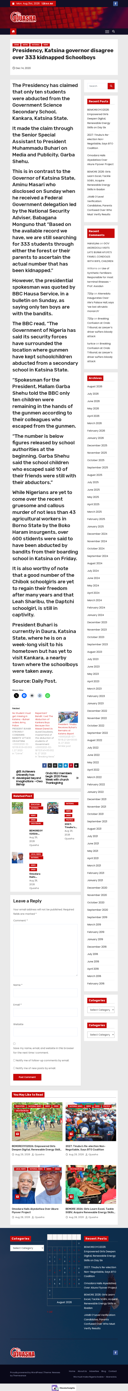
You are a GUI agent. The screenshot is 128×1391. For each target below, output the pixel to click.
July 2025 (93, 482)
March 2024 (94, 600)
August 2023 (94, 652)
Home (72, 1371)
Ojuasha (39, 1154)
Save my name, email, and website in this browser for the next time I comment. (43, 1050)
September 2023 (97, 644)
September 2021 (97, 821)
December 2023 (97, 622)
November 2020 (97, 895)
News (46, 45)
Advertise (94, 1371)
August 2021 (94, 829)
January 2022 (95, 792)
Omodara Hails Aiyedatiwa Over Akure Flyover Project (100, 160)
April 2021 (93, 858)
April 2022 (93, 770)
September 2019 (97, 917)
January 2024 (95, 615)
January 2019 (95, 939)
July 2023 (92, 659)
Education (35, 804)
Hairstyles (93, 243)
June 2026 (93, 401)
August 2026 (94, 386)
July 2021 (92, 836)
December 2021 (96, 799)
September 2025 (97, 467)
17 (50, 1270)
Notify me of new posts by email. (36, 1068)
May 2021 (92, 851)
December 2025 (97, 445)
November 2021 (96, 806)
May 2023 (93, 674)
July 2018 (92, 954)
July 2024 (93, 571)
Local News (36, 854)
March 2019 (94, 924)
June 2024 (93, 578)
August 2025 (94, 475)
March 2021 (94, 865)
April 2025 (93, 504)
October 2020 (95, 902)
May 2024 (93, 585)
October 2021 (95, 814)
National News (35, 808)
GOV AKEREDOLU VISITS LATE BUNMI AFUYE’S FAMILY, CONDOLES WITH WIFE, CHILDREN (100, 252)
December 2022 (97, 711)
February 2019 (95, 932)
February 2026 (96, 431)
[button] (114, 31)
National (36, 45)
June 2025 (93, 490)
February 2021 (95, 873)
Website (18, 1024)
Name (17, 985)
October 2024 (96, 548)
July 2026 (93, 394)
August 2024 (94, 563)
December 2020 (97, 888)
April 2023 (93, 681)
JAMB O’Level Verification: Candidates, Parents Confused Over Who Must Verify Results (99, 205)
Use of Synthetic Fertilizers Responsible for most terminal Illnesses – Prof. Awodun (100, 277)
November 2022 (97, 718)
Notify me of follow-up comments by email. (42, 1060)
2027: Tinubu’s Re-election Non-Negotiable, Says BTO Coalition (100, 1272)
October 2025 (95, 460)
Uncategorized (36, 823)
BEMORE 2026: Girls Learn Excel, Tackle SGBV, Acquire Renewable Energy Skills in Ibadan (99, 180)
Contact (112, 1371)
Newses (56, 1372)
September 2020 (97, 910)
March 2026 (94, 423)
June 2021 (93, 843)
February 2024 (96, 607)
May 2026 (93, 408)
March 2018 (94, 976)
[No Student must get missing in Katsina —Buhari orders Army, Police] (23, 733)
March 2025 (94, 512)
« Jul (49, 1312)
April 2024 (93, 593)
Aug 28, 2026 (23, 1217)
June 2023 (93, 666)
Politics (69, 820)
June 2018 (93, 961)
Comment (20, 920)
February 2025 (96, 519)
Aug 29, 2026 (23, 1154)
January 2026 (95, 438)
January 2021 (95, 880)
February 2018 (95, 983)
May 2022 (93, 762)
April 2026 (93, 416)
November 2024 (97, 541)
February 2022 (96, 784)
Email (17, 1004)
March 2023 (94, 688)
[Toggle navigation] (107, 31)
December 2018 (97, 947)
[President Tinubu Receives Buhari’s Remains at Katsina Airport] (68, 717)
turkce (91, 343)
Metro (25, 45)
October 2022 (95, 725)
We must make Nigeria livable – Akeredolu (95, 1376)
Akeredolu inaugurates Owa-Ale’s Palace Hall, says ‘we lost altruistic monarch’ (100, 302)
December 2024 (97, 534)
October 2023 (95, 637)
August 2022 (94, 740)
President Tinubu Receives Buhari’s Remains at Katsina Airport (67, 729)
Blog (103, 1371)
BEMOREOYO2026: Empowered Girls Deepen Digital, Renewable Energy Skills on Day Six (98, 118)
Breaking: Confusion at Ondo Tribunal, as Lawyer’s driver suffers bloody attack (100, 327)
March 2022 (94, 777)
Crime (16, 45)
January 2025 (95, 526)
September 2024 (97, 556)
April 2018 (93, 969)
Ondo (33, 820)
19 (60, 1270)
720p (90, 293)
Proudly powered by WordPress (26, 1372)
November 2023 (97, 629)
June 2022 (93, 755)
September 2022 (97, 733)
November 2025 (97, 453)
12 (60, 1259)
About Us (82, 1371)
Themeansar (19, 1375)
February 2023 (96, 696)
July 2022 (92, 747)
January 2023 (95, 703)
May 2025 (93, 497)
